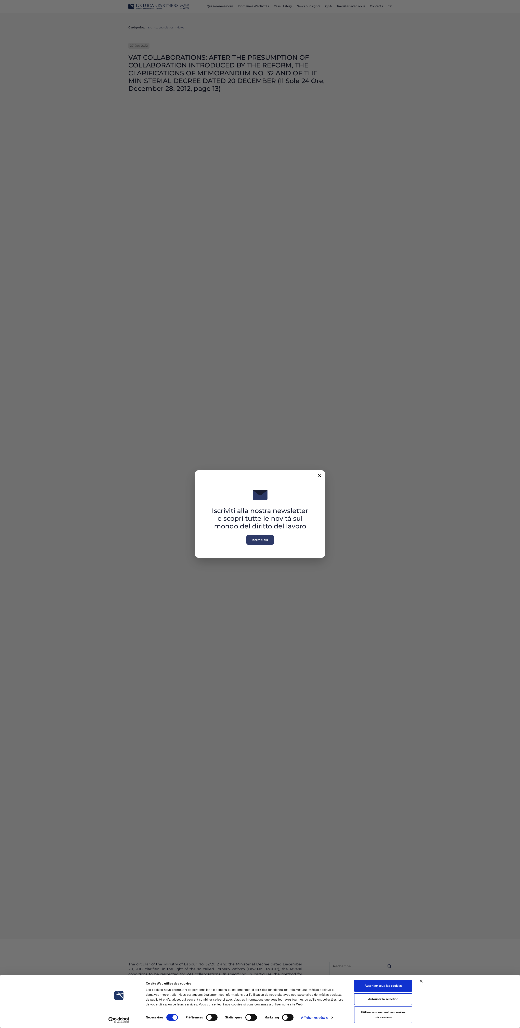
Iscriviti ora (260, 539)
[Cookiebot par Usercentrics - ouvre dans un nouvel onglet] (119, 1020)
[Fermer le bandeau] (421, 981)
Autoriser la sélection (383, 999)
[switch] (212, 1017)
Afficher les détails (314, 1017)
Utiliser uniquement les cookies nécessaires (383, 1015)
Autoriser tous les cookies (383, 985)
